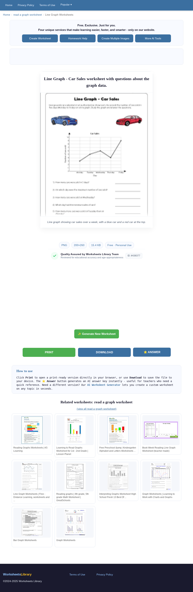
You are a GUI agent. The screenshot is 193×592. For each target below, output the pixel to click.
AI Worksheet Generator (103, 384)
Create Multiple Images (115, 38)
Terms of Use (47, 5)
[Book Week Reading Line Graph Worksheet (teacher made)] (161, 430)
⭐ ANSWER (152, 352)
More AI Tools (153, 38)
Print (49, 352)
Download (104, 352)
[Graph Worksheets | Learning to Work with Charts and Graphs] (161, 476)
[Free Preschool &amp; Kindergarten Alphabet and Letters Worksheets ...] (118, 430)
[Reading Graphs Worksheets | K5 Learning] (32, 430)
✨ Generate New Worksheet (97, 333)
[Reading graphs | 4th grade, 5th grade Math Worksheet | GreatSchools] (75, 476)
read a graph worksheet (27, 14)
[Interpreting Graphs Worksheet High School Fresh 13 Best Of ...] (118, 476)
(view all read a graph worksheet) (96, 408)
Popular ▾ (66, 4)
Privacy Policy (26, 5)
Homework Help (77, 38)
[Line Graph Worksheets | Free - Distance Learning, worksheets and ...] (32, 476)
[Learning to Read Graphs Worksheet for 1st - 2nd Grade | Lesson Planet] (75, 430)
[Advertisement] (96, 296)
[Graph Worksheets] (75, 522)
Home (8, 5)
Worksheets (17, 574)
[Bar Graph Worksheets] (32, 522)
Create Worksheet (40, 38)
